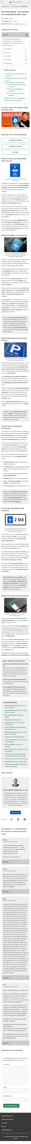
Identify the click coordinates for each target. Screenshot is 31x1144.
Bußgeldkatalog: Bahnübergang (13, 719)
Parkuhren (11, 187)
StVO (12, 447)
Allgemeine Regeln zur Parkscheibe (14, 82)
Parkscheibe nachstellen (15, 140)
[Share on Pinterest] (24, 819)
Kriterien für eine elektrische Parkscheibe (15, 90)
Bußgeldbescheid (6, 632)
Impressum (4, 1123)
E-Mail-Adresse (7, 1096)
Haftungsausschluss (7, 1130)
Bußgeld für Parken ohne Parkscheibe (15, 98)
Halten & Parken (15, 6)
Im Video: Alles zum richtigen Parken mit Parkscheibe (15, 74)
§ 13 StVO (15, 152)
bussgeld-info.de (5, 6)
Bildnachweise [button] (15, 812)
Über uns (4, 1126)
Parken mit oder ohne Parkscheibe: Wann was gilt (16, 79)
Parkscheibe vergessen (15, 146)
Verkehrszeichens (21, 473)
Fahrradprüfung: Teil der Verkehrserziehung (16, 758)
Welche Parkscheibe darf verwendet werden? (17, 85)
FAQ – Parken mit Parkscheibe (13, 100)
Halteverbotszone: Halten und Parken (15, 737)
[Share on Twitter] (11, 819)
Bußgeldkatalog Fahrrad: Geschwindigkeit (16, 761)
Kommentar (6, 1064)
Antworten (5, 862)
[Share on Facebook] (18, 819)
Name (5, 1087)
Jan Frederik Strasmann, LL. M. (19, 23)
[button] (2, 2)
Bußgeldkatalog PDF (7, 1116)
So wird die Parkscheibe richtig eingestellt (16, 94)
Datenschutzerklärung (7, 1119)
